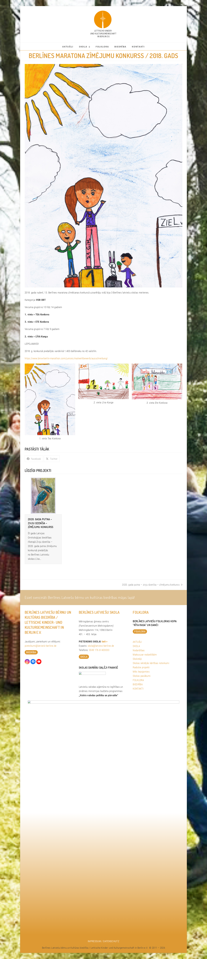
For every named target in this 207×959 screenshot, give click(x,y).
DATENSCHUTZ (111, 941)
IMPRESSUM (94, 941)
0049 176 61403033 (99, 650)
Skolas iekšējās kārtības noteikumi (151, 663)
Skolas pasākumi (141, 675)
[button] (34, 458)
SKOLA (136, 646)
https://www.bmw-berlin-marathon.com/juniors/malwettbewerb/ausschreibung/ (66, 358)
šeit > (105, 641)
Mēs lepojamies (141, 671)
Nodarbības (139, 650)
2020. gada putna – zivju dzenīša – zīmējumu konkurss (40, 523)
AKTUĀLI (137, 641)
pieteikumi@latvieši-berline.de (40, 645)
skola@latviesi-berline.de (101, 645)
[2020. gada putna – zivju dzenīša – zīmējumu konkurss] (43, 495)
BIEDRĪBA (138, 684)
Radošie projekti (141, 667)
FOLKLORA (138, 680)
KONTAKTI (138, 688)
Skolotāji (137, 658)
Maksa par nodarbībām (145, 654)
